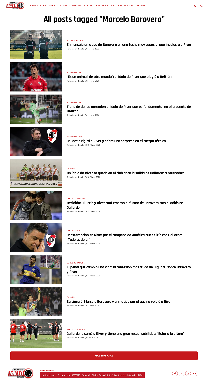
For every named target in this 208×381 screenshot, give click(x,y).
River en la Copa (58, 5)
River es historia (105, 5)
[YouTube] (194, 373)
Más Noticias (104, 355)
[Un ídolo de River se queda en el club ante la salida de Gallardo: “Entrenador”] (36, 173)
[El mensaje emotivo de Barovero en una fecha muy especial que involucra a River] (36, 44)
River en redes (126, 5)
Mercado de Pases (82, 5)
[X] (181, 373)
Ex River (141, 5)
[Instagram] (188, 373)
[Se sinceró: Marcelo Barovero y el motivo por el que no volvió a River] (36, 301)
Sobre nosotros (47, 370)
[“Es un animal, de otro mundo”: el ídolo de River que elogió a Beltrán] (36, 76)
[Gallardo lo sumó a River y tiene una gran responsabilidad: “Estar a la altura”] (36, 333)
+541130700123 (73, 375)
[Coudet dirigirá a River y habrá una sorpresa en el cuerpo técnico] (36, 141)
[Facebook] (175, 373)
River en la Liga (37, 5)
